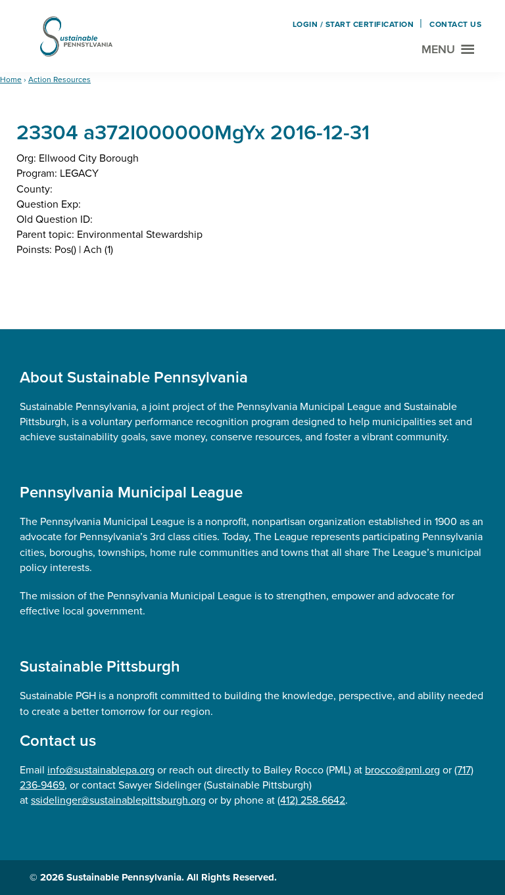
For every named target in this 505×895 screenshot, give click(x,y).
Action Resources (59, 79)
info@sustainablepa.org (101, 769)
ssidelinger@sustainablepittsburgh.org (118, 800)
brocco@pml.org (402, 769)
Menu (438, 49)
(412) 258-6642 (311, 800)
